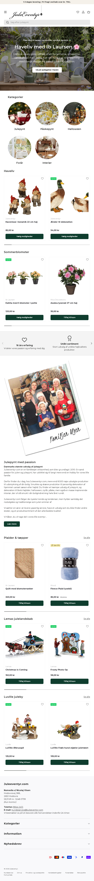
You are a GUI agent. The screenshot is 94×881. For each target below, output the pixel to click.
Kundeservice (8, 873)
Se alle (87, 537)
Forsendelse (69, 873)
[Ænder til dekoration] (69, 196)
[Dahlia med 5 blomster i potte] (24, 277)
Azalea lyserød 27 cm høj (64, 303)
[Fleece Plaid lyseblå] (69, 563)
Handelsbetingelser (54, 873)
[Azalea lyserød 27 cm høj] (69, 277)
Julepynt (19, 129)
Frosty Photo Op (59, 670)
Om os (19, 873)
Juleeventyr (14, 869)
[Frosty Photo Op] (69, 644)
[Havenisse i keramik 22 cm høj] (24, 196)
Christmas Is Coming (16, 670)
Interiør (47, 162)
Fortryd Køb (8, 875)
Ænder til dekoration (61, 222)
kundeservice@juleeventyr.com (27, 810)
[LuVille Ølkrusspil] (24, 722)
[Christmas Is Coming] (24, 644)
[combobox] (47, 22)
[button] (88, 12)
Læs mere (12, 524)
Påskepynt (47, 129)
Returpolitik (81, 873)
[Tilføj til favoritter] (42, 178)
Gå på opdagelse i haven (47, 70)
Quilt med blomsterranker (19, 589)
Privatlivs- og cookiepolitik (35, 873)
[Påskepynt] (47, 113)
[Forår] (19, 147)
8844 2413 (18, 807)
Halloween (74, 129)
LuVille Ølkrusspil (15, 748)
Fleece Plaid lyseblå (61, 589)
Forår (19, 162)
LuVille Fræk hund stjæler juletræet (69, 748)
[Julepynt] (19, 113)
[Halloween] (74, 113)
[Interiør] (47, 147)
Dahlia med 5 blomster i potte (21, 303)
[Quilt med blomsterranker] (24, 563)
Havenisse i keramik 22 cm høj (21, 222)
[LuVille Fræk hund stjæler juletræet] (69, 722)
